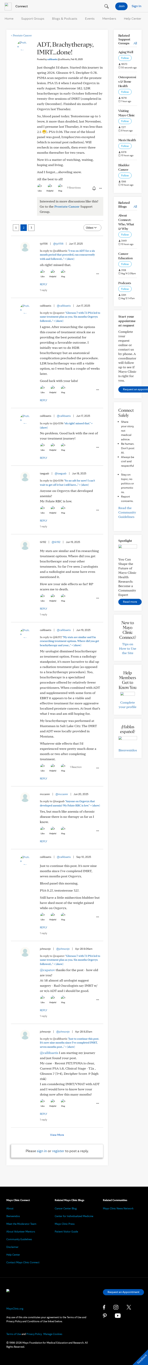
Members (109, 18)
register (58, 1151)
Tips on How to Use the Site (127, 648)
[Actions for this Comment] (97, 274)
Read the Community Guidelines (127, 512)
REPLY (43, 284)
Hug (60, 190)
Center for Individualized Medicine (74, 1216)
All (135, 43)
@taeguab (60, 473)
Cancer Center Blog (66, 1208)
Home (9, 18)
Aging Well (125, 52)
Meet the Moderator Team (21, 1223)
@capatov (47, 970)
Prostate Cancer (21, 35)
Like (40, 190)
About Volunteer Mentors (20, 1231)
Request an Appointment (123, 1292)
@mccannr (62, 794)
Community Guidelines (19, 1239)
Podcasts (124, 283)
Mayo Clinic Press (65, 1223)
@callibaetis (64, 305)
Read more (130, 601)
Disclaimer (12, 1246)
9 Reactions (74, 187)
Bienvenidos (128, 750)
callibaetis (58, 59)
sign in (42, 1151)
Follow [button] (125, 58)
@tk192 (56, 542)
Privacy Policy (34, 1334)
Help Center (132, 18)
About (9, 1208)
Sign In (136, 6)
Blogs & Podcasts (64, 18)
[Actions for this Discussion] (100, 188)
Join (121, 6)
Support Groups (32, 18)
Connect (21, 6)
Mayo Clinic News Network (118, 1208)
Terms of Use (13, 1334)
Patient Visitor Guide (66, 1231)
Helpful (49, 190)
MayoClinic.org (14, 1308)
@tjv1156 (58, 243)
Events (90, 18)
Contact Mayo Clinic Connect (23, 1262)
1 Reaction (76, 766)
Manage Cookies (52, 1334)
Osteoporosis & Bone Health (127, 81)
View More (57, 1135)
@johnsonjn (63, 948)
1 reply (43, 290)
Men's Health (127, 140)
